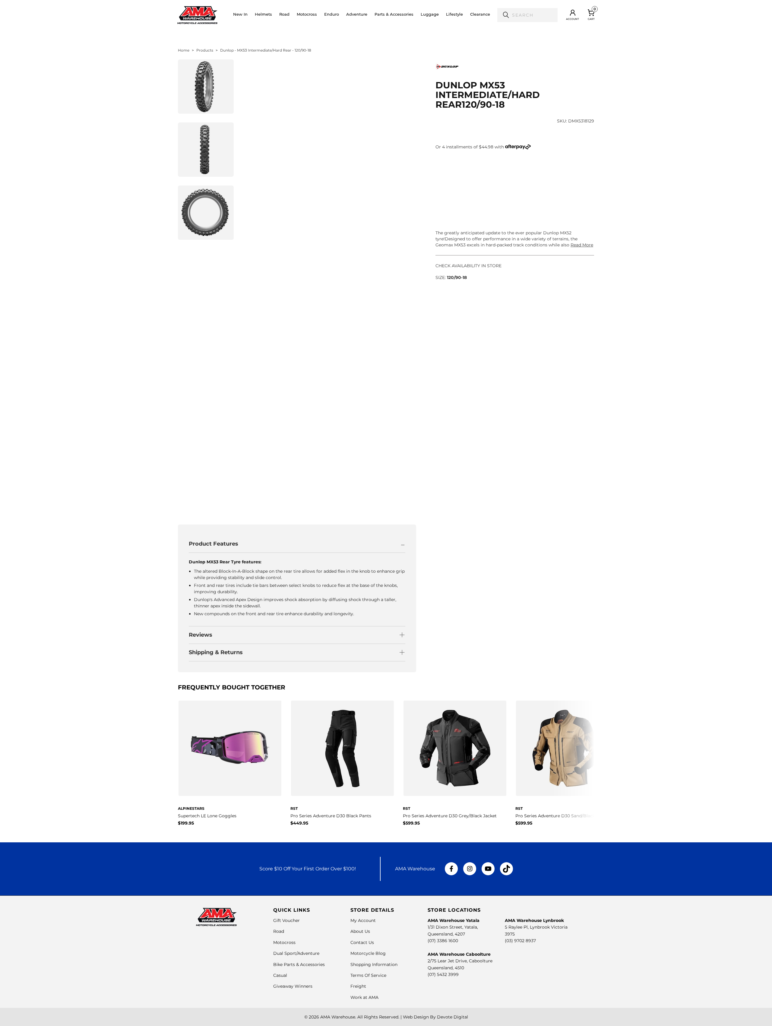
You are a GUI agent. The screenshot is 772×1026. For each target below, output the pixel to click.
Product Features (213, 543)
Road (278, 931)
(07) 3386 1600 (443, 940)
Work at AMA (364, 997)
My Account (363, 920)
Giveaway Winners (292, 986)
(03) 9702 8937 (520, 940)
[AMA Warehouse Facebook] (451, 869)
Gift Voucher (286, 920)
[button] (263, 15)
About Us (360, 931)
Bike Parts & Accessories (299, 964)
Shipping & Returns (216, 652)
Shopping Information (373, 964)
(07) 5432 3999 (443, 974)
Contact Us (362, 942)
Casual (280, 975)
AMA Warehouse (337, 1017)
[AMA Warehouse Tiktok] (506, 869)
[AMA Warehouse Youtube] (488, 869)
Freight (358, 986)
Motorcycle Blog (368, 953)
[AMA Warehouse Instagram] (469, 869)
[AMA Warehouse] (197, 15)
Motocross (284, 942)
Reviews (200, 635)
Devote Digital (452, 1017)
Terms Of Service (368, 975)
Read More (582, 245)
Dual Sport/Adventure (296, 953)
